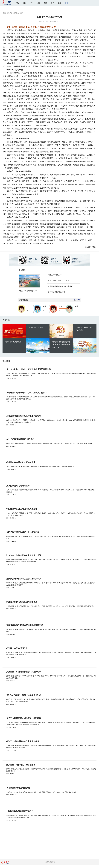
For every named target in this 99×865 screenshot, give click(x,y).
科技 (52, 3)
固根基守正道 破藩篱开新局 (28, 291)
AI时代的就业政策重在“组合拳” (20, 439)
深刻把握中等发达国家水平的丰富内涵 (22, 532)
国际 (24, 3)
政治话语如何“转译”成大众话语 (58, 280)
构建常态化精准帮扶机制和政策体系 (21, 602)
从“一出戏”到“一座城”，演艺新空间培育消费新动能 (28, 369)
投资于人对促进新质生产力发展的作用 (22, 741)
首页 (4, 13)
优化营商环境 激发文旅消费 (18, 788)
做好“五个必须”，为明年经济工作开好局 (23, 695)
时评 (31, 3)
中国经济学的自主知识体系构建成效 (21, 509)
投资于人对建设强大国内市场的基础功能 (23, 718)
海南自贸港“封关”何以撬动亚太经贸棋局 (23, 579)
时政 (17, 3)
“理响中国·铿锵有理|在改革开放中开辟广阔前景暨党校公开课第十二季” (61, 344)
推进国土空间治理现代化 (17, 648)
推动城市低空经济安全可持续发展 (20, 462)
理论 (38, 3)
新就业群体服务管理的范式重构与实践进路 (24, 625)
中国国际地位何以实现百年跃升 (19, 811)
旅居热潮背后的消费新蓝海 (18, 486)
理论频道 (9, 13)
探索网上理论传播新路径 (56, 292)
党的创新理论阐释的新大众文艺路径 (60, 286)
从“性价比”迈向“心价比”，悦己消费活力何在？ (26, 392)
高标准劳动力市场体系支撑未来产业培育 (23, 416)
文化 (45, 3)
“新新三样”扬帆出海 (55, 275)
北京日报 (45, 21)
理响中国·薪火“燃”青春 (36, 327)
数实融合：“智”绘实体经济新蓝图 (20, 765)
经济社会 (16, 13)
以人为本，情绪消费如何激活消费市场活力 (24, 555)
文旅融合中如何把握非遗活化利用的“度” (23, 672)
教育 (59, 3)
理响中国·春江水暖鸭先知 (13, 342)
